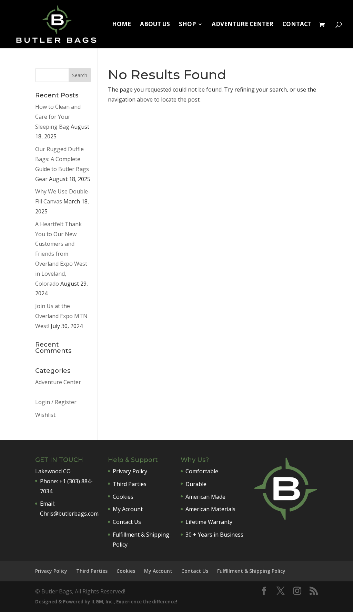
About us (155, 25)
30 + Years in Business (214, 534)
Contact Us (127, 522)
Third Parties (130, 484)
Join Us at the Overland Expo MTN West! (61, 316)
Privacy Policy (130, 471)
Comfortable (201, 471)
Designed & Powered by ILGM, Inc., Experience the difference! (106, 602)
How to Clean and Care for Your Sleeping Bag (58, 116)
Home (121, 25)
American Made (205, 496)
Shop (187, 25)
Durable (195, 484)
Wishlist (45, 415)
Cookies (123, 496)
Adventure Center (242, 25)
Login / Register (56, 402)
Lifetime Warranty (208, 522)
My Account (128, 509)
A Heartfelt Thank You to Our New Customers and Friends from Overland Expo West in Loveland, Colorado (61, 253)
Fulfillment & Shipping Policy (251, 571)
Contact (297, 25)
